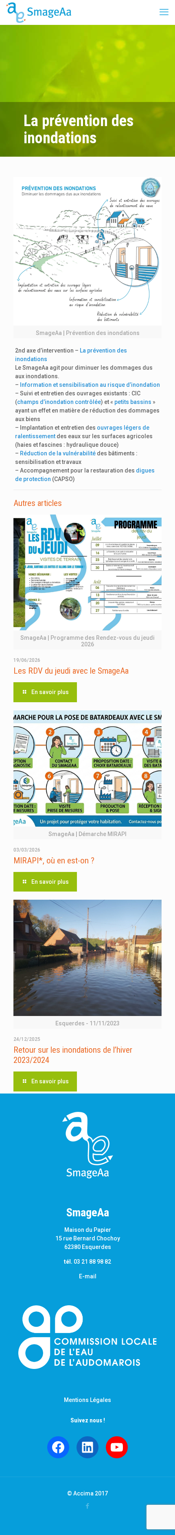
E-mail (87, 1276)
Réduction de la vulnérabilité (58, 453)
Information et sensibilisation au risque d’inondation (90, 385)
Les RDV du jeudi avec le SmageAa (71, 671)
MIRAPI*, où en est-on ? (53, 860)
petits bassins (132, 402)
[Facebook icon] (88, 1506)
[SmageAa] (38, 12)
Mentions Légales (87, 1400)
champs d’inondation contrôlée (59, 402)
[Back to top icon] (158, 1518)
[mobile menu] (164, 12)
